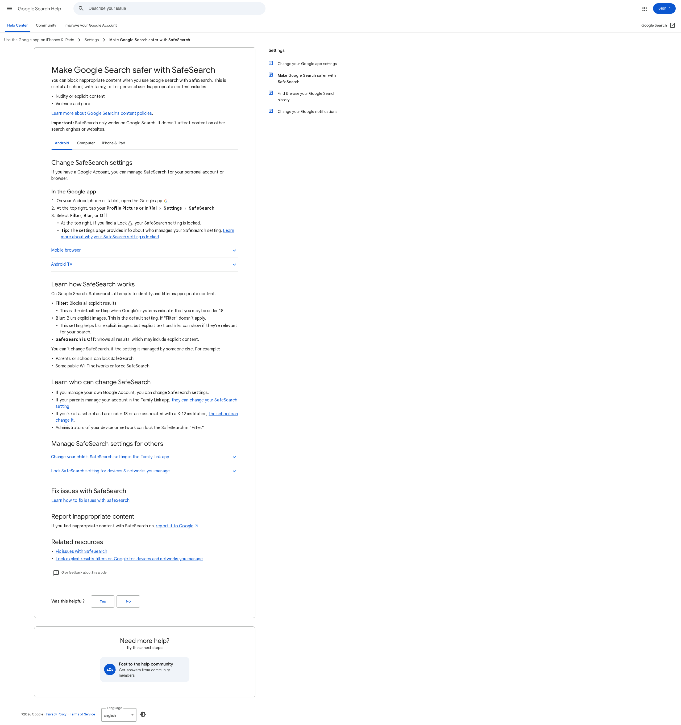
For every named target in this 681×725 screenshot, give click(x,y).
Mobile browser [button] (66, 250)
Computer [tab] (86, 143)
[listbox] (118, 715)
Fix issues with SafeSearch (81, 551)
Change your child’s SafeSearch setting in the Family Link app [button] (110, 457)
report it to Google (174, 526)
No (128, 601)
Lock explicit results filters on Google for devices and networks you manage (129, 559)
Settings (277, 50)
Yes (103, 601)
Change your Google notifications (307, 111)
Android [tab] (62, 143)
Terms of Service (82, 714)
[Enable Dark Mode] (142, 714)
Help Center (17, 25)
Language (114, 708)
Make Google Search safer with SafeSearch (307, 78)
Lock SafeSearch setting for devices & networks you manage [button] (110, 471)
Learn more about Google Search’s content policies (101, 113)
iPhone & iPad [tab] (113, 143)
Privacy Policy (56, 714)
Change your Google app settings (307, 63)
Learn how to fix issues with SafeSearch (90, 500)
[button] (9, 8)
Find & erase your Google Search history (306, 96)
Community (46, 25)
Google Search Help (39, 9)
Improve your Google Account (90, 25)
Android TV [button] (61, 264)
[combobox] (177, 8)
